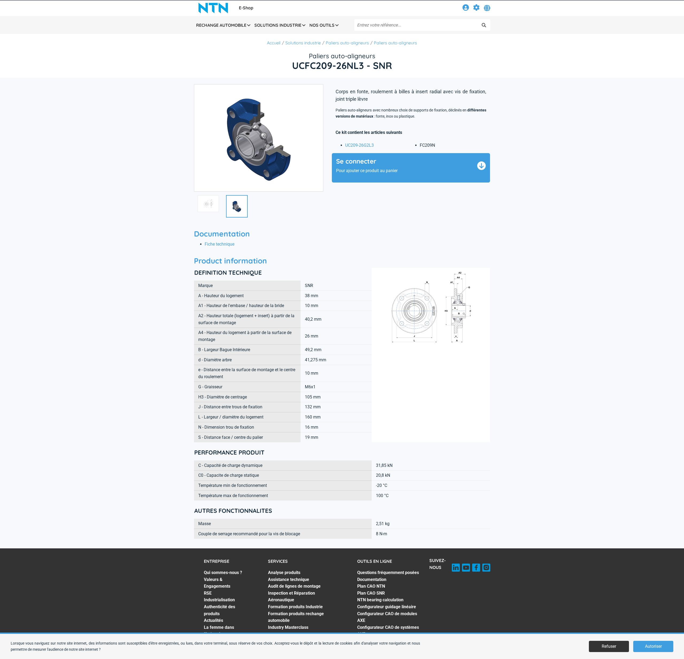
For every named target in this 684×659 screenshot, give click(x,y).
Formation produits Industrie (295, 606)
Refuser (609, 646)
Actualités (213, 620)
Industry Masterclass (288, 627)
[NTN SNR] (213, 8)
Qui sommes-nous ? (223, 572)
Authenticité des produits (219, 610)
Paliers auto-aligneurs (347, 42)
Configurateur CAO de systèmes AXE (388, 631)
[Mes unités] (476, 8)
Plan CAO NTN (371, 586)
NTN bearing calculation (380, 599)
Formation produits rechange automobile (296, 617)
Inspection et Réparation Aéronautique (291, 597)
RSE (208, 593)
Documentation (371, 579)
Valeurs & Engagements (217, 583)
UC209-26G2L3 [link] (359, 145)
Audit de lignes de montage (294, 586)
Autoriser (653, 646)
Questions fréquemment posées (388, 572)
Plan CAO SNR (371, 593)
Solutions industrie (303, 42)
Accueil (274, 42)
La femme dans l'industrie (219, 631)
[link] (466, 8)
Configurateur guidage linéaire (386, 606)
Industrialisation (219, 599)
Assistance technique (288, 579)
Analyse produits (284, 572)
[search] (484, 25)
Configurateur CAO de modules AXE (387, 617)
